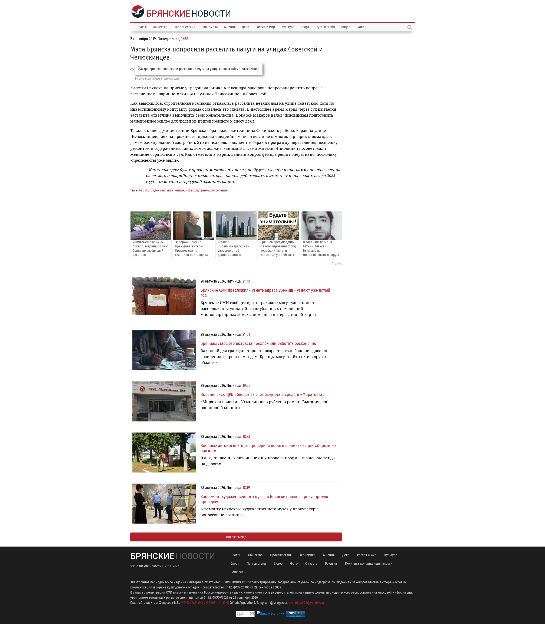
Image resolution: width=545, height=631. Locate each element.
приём (204, 190)
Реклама (331, 563)
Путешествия (325, 26)
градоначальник (161, 190)
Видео (345, 26)
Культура (287, 26)
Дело (245, 26)
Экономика (210, 26)
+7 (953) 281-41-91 (192, 602)
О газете (311, 563)
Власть (141, 26)
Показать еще (236, 536)
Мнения (230, 26)
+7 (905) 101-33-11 (217, 602)
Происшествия (184, 26)
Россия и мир (265, 26)
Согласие (237, 572)
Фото (360, 26)
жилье (179, 190)
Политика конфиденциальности (368, 563)
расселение (219, 190)
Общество (160, 26)
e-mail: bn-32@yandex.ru (306, 602)
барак (143, 190)
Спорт (305, 26)
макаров (191, 190)
